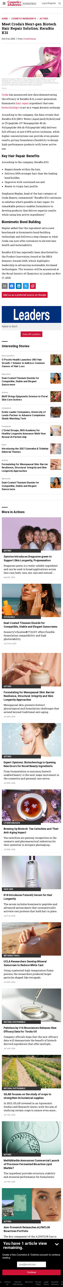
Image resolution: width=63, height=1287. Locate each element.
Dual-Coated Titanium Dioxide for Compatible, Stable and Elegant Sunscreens (20, 381)
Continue (31, 1272)
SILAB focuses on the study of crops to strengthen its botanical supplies (27, 1096)
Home (5, 18)
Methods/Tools (12, 955)
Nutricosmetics (8, 356)
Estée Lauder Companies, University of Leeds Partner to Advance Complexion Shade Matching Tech (24, 415)
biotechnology (10, 107)
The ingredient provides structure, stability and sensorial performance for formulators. (29, 1175)
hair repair (22, 103)
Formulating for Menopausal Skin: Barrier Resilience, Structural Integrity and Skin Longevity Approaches (25, 467)
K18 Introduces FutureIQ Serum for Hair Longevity (28, 896)
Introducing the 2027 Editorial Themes (25, 450)
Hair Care (8, 889)
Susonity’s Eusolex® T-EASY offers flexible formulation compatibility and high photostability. (29, 635)
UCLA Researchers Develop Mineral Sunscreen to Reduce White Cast (25, 963)
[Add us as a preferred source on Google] (33, 286)
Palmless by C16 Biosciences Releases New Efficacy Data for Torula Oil (30, 1029)
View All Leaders (32, 334)
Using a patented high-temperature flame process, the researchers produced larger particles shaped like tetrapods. (28, 974)
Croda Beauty (29, 39)
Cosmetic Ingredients (23, 18)
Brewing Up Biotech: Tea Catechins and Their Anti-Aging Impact (31, 830)
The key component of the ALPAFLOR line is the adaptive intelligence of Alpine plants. (30, 1238)
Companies (6, 408)
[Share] (12, 286)
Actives (44, 18)
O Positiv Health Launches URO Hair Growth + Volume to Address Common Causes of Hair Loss (23, 363)
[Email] (5, 286)
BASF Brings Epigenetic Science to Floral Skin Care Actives (25, 398)
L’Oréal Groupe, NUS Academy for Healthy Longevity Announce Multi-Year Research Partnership (24, 433)
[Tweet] (26, 286)
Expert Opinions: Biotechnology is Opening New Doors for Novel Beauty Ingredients (30, 764)
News (4, 445)
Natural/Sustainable (14, 1022)
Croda (5, 94)
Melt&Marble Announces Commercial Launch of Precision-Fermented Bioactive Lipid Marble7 (31, 1164)
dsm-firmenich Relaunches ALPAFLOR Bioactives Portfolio (27, 1229)
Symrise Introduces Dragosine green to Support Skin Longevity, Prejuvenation (28, 558)
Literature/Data (12, 823)
